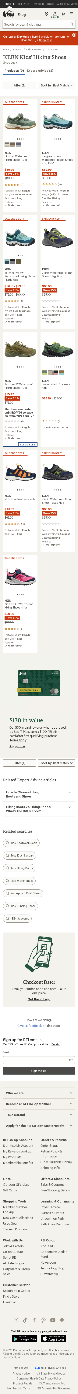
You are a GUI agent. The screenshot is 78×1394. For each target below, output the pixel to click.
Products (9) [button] (14, 70)
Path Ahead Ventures (55, 1224)
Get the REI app (39, 999)
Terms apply (17, 740)
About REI (48, 1246)
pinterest (44, 1320)
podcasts (62, 1320)
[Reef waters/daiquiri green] (7, 261)
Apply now (17, 746)
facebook (34, 1320)
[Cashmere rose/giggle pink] (55, 372)
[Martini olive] (18, 261)
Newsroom (48, 1262)
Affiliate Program (14, 1263)
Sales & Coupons (52, 1184)
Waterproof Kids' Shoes (26, 893)
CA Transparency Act (52, 1383)
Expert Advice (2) (40, 70)
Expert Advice (50, 1207)
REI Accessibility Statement (54, 1388)
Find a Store (11, 1296)
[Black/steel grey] (12, 261)
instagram (16, 1320)
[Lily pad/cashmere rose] (7, 144)
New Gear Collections (18, 1217)
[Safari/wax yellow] (50, 372)
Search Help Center (16, 1290)
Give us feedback (29, 1025)
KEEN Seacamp (20, 918)
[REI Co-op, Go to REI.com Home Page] (8, 14)
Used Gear (10, 1223)
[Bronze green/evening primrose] (44, 372)
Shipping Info (50, 1167)
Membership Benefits (18, 1162)
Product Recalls (22, 1383)
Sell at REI (9, 1257)
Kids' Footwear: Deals (24, 842)
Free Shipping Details (55, 1190)
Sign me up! (39, 1070)
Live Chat (9, 1302)
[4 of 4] (23, 139)
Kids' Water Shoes (22, 880)
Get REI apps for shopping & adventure (39, 1331)
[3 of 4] (21, 139)
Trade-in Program (15, 1229)
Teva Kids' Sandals (22, 855)
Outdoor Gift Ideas (16, 1184)
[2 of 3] (20, 255)
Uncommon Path (52, 1218)
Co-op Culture (13, 1251)
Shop (21, 14)
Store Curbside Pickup (56, 1162)
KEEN (6, 49)
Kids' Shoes (52, 49)
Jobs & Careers (13, 1246)
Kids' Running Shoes (23, 906)
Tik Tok (25, 1320)
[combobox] (39, 24)
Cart (63, 14)
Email (6, 1052)
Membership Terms (19, 1388)
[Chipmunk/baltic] (61, 372)
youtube (53, 1320)
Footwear (17, 49)
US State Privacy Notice (51, 1373)
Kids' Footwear (34, 49)
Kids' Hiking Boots (22, 868)
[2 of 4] (19, 139)
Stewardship (49, 1274)
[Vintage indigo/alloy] (18, 144)
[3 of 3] (22, 255)
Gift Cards (10, 1190)
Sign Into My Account (18, 1145)
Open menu (71, 14)
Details (55, 1044)
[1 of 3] (18, 255)
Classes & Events (52, 1213)
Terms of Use (20, 1367)
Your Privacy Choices (53, 1367)
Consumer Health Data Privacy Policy (39, 1378)
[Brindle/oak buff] (12, 144)
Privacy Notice (21, 1373)
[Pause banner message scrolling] (73, 35)
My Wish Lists (12, 1157)
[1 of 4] (17, 139)
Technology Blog (52, 1268)
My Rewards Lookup (17, 1151)
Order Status (49, 1145)
